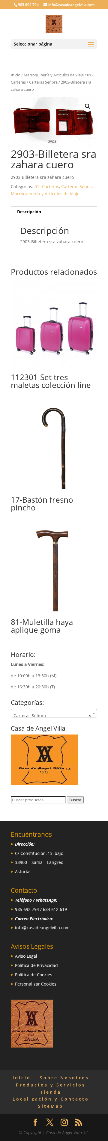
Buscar (75, 800)
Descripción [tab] (29, 211)
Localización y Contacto (51, 1099)
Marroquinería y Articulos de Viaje (54, 75)
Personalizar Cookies (35, 984)
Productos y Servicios (51, 1085)
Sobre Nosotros (64, 1077)
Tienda (50, 1092)
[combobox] (54, 713)
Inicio (15, 75)
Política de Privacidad (36, 965)
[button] (87, 106)
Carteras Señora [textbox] (52, 715)
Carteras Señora (43, 82)
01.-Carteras (46, 186)
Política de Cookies (33, 974)
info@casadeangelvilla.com (42, 927)
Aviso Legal (26, 956)
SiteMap (50, 1106)
